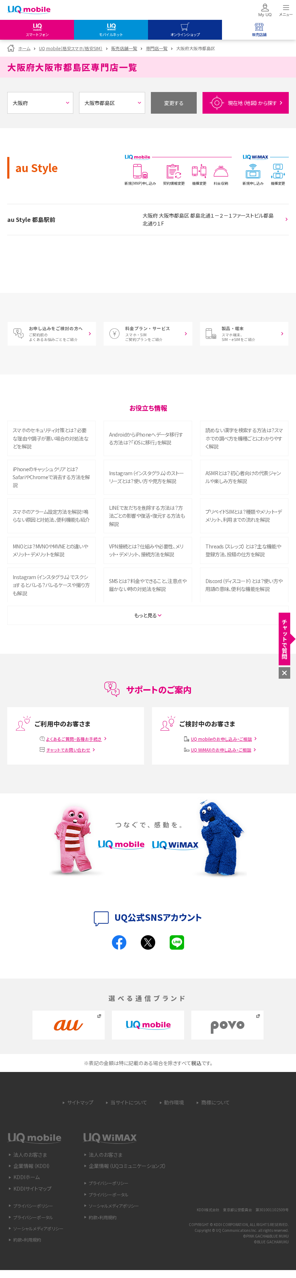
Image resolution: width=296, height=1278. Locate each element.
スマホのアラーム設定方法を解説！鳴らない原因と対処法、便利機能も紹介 (51, 515)
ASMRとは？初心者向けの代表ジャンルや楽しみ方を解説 (242, 477)
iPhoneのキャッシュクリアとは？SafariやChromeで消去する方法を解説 (51, 477)
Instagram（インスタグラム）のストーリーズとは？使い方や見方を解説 (146, 477)
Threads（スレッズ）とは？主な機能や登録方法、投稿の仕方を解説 (243, 550)
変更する (174, 102)
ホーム (24, 48)
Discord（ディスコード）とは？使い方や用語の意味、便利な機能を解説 (244, 584)
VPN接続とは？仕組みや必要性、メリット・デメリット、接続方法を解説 (146, 550)
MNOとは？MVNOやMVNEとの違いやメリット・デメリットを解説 (50, 550)
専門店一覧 (156, 48)
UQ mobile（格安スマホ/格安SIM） (71, 48)
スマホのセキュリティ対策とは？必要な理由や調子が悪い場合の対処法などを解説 (50, 438)
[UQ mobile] (29, 11)
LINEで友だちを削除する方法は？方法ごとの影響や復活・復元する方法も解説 (147, 516)
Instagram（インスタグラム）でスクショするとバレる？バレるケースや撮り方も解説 (51, 585)
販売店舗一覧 (124, 48)
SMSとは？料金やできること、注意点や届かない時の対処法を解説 (148, 584)
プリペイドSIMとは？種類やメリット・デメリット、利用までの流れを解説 (243, 515)
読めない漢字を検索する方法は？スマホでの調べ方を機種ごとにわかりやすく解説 (244, 438)
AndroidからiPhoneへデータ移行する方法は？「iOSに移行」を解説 (146, 438)
